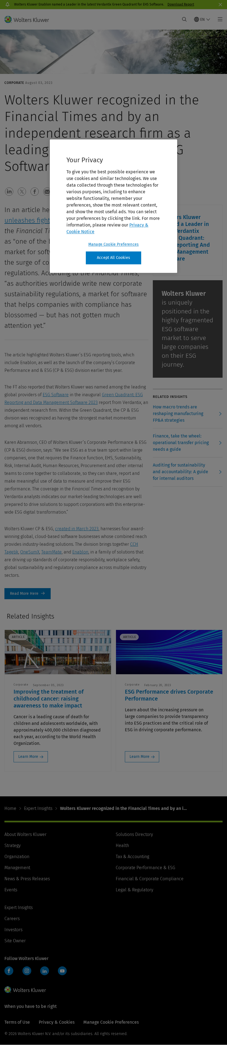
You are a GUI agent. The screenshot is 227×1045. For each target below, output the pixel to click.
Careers (12, 918)
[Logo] (30, 19)
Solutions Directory (134, 834)
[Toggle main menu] (219, 19)
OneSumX (29, 552)
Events (10, 889)
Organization (16, 856)
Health (122, 845)
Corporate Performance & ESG (145, 867)
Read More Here (27, 593)
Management (17, 867)
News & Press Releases (27, 878)
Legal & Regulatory (134, 889)
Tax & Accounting (132, 856)
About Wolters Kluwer (25, 834)
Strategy (12, 845)
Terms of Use (17, 1022)
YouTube (62, 970)
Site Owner (15, 940)
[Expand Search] (184, 19)
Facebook (8, 970)
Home (10, 808)
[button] (9, 191)
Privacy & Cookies (56, 1022)
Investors (13, 929)
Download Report (180, 4)
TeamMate (51, 552)
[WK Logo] (25, 989)
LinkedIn (44, 970)
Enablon (80, 552)
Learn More (28, 756)
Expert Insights (38, 808)
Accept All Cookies (113, 257)
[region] (113, 206)
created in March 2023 (77, 528)
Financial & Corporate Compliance (150, 878)
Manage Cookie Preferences (113, 244)
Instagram (26, 970)
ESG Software (56, 394)
